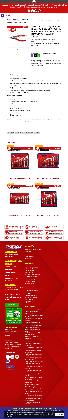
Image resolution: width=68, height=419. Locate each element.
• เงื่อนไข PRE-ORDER (31, 276)
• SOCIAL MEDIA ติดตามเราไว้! (33, 249)
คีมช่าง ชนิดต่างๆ (44, 62)
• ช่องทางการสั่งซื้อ (30, 269)
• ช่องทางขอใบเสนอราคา (31, 267)
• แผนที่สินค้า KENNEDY (31, 296)
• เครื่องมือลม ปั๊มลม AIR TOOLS (33, 327)
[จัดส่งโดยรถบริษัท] (17, 357)
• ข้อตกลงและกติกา (30, 281)
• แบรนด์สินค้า (28, 301)
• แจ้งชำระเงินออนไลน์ (30, 280)
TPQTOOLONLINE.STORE (13, 338)
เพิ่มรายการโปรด (36, 53)
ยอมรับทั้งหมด (59, 414)
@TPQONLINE (18, 344)
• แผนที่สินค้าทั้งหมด (30, 294)
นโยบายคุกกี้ (12, 416)
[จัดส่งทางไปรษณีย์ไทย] (12, 357)
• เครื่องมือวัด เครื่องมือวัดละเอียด (34, 361)
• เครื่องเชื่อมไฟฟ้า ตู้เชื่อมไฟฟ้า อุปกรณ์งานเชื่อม (33, 358)
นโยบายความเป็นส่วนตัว (39, 414)
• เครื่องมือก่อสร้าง (30, 372)
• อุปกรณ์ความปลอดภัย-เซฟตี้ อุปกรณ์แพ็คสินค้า (33, 399)
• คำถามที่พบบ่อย (29, 257)
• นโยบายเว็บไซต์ (29, 283)
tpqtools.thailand (17, 340)
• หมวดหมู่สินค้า (29, 299)
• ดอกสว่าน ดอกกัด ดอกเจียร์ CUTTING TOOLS (32, 385)
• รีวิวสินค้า (28, 303)
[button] (66, 15)
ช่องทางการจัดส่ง (10, 352)
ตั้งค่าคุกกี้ (50, 414)
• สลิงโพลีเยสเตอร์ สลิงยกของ (33, 370)
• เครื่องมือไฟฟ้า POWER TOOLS (33, 326)
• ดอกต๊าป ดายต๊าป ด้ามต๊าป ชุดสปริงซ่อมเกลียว (33, 389)
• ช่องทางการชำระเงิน (30, 271)
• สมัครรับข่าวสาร (29, 255)
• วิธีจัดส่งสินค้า (29, 272)
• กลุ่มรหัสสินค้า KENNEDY (31, 297)
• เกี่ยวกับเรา (28, 251)
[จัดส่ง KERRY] (7, 357)
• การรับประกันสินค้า (30, 278)
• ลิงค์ (26, 260)
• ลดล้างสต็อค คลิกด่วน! (31, 290)
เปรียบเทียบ (48, 53)
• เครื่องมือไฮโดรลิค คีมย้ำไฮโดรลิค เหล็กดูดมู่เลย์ (33, 334)
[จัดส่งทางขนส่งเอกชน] (7, 361)
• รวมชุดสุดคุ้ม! (29, 292)
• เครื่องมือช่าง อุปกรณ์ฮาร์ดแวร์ (33, 310)
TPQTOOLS (15, 342)
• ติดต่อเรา (28, 258)
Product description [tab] (14, 75)
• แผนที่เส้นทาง (29, 253)
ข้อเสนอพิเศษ (39, 60)
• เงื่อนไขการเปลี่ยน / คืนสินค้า (32, 274)
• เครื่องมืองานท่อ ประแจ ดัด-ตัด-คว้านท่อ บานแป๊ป (33, 355)
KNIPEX (47, 64)
